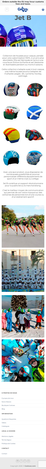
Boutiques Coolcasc (8, 405)
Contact (4, 453)
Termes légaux (6, 440)
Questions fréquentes (9, 419)
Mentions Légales (7, 436)
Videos (4, 422)
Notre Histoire (6, 402)
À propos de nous (8, 398)
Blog (3, 409)
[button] (7, 9)
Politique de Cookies (8, 443)
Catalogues (5, 426)
